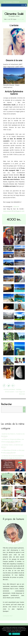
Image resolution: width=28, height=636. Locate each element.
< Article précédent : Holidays (12, 389)
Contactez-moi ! (8, 616)
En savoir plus (16, 633)
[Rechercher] (24, 409)
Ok (10, 633)
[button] (22, 5)
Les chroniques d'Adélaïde (11, 2)
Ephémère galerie (20, 19)
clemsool (16, 206)
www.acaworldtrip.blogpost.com (13, 211)
